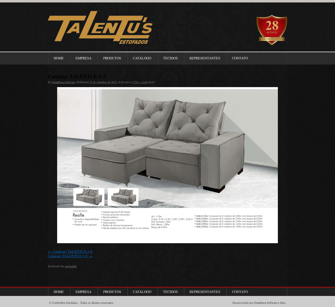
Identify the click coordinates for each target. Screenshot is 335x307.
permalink (71, 266)
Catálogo (142, 58)
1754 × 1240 (139, 82)
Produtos (112, 58)
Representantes (205, 58)
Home (59, 58)
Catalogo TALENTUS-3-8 (68, 255)
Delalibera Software (63, 82)
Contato (240, 58)
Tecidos (170, 58)
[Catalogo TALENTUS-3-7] (167, 165)
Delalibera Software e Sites (269, 303)
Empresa (83, 58)
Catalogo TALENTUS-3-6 (72, 251)
